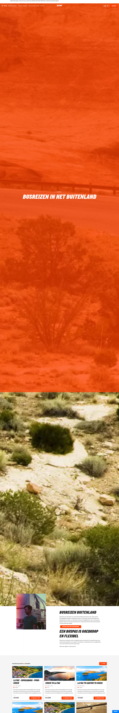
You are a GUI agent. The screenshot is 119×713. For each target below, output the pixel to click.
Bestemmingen (12, 5)
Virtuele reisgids (22, 5)
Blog (38, 5)
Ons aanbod (31, 5)
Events (42, 5)
